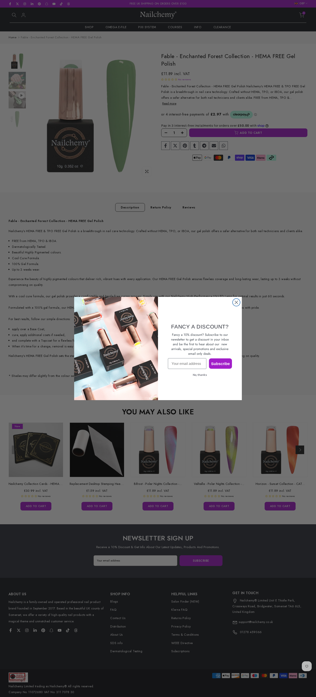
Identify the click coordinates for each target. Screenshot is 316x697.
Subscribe (220, 363)
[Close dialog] (236, 302)
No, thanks (200, 375)
